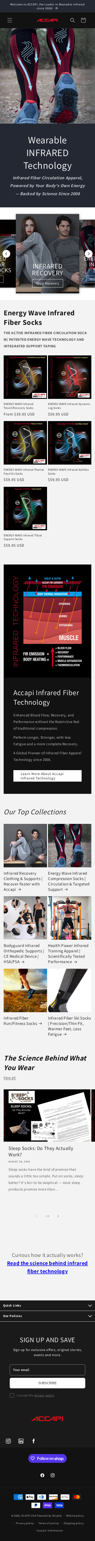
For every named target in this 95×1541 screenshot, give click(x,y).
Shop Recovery (47, 283)
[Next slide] (89, 254)
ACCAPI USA (28, 1515)
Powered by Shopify (49, 1515)
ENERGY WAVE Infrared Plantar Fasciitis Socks (24, 471)
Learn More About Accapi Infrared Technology (42, 775)
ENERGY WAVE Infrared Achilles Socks (68, 471)
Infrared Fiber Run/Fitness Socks (20, 1020)
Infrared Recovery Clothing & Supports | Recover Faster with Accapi (23, 881)
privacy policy (44, 1395)
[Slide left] (36, 1216)
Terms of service (48, 1523)
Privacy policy (25, 1523)
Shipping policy (74, 1523)
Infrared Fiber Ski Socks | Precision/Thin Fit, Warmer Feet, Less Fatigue (69, 1026)
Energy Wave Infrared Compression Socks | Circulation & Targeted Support (68, 881)
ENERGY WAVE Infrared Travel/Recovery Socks (19, 406)
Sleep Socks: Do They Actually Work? (41, 1151)
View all (10, 1077)
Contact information (50, 1530)
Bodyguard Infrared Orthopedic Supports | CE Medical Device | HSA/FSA (24, 953)
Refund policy (75, 1515)
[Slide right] (58, 1216)
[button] (9, 20)
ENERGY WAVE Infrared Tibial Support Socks (23, 537)
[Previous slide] (6, 254)
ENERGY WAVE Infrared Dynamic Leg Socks (69, 406)
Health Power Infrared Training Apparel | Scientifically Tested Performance (68, 953)
